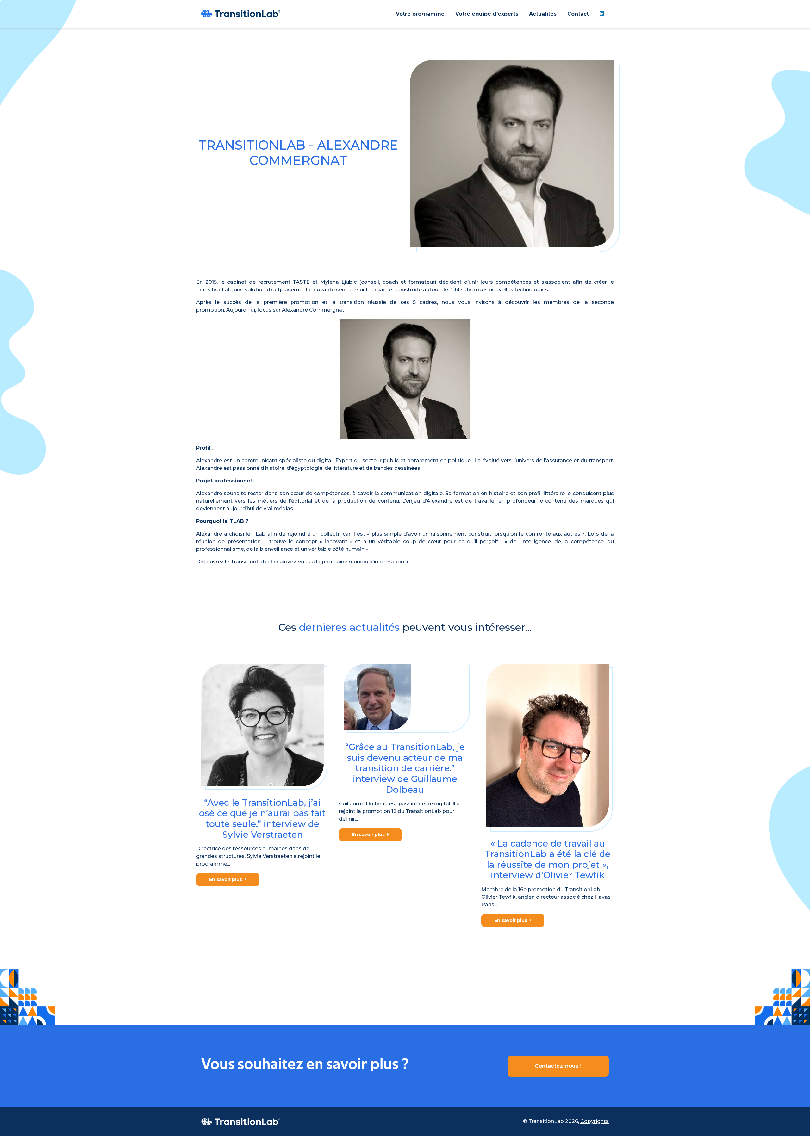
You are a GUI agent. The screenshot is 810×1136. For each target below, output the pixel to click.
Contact (578, 14)
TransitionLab (248, 562)
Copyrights (594, 1121)
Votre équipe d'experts (486, 14)
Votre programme (420, 14)
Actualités (543, 14)
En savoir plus (227, 879)
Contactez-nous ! (558, 1066)
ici (408, 562)
